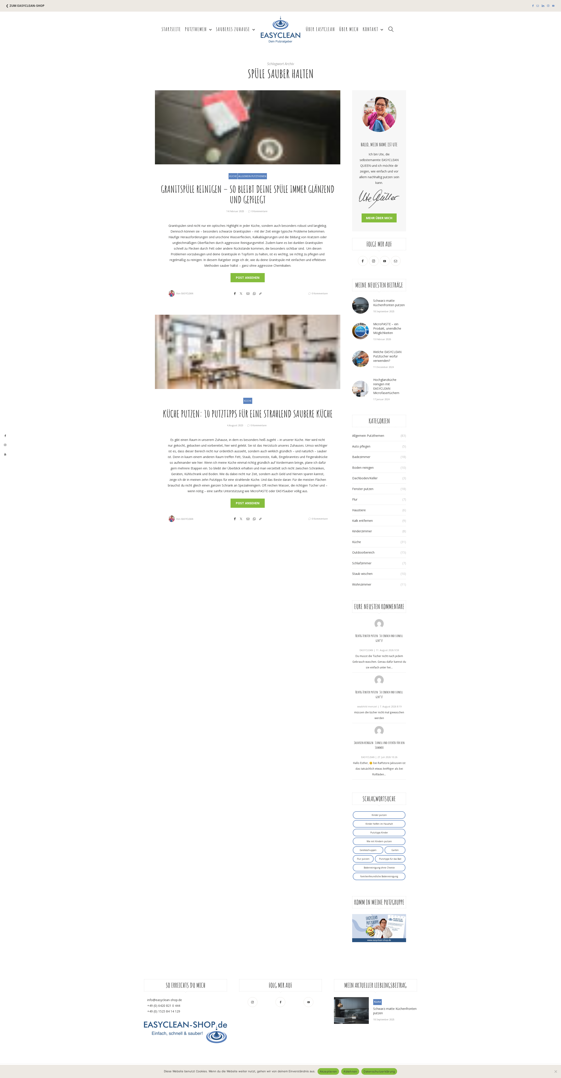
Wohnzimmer (361, 584)
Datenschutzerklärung (379, 1071)
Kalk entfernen (362, 521)
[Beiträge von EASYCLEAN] (172, 293)
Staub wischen (362, 574)
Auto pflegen (361, 446)
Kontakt (370, 29)
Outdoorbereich (363, 552)
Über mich (349, 29)
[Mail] (537, 6)
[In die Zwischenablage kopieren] (260, 294)
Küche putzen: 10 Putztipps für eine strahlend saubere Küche (248, 413)
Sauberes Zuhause (233, 29)
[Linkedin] (543, 6)
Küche (233, 176)
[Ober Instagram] (548, 6)
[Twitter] (241, 294)
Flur (354, 499)
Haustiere (359, 510)
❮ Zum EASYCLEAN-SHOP (25, 6)
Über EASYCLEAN (320, 29)
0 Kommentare (259, 211)
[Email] (248, 294)
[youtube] (5, 454)
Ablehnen (350, 1071)
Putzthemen (196, 29)
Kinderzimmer (362, 531)
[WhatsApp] (254, 294)
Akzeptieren (328, 1071)
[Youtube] (553, 6)
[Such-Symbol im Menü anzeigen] (391, 29)
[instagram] (5, 445)
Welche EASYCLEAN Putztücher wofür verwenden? (387, 356)
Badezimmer (361, 457)
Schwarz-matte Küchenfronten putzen (389, 302)
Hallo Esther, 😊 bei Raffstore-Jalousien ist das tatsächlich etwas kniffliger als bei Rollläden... (379, 768)
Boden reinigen (363, 467)
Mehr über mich (379, 218)
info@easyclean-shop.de (164, 1000)
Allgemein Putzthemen (252, 176)
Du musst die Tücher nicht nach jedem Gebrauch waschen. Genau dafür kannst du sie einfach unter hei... (379, 661)
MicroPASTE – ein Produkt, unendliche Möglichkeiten (387, 328)
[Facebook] (533, 6)
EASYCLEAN (187, 293)
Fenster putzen (362, 489)
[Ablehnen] (555, 1071)
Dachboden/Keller (365, 478)
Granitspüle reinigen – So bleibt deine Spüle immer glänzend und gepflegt (247, 194)
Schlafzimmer (361, 563)
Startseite (171, 29)
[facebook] (5, 435)
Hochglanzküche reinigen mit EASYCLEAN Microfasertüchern (386, 386)
